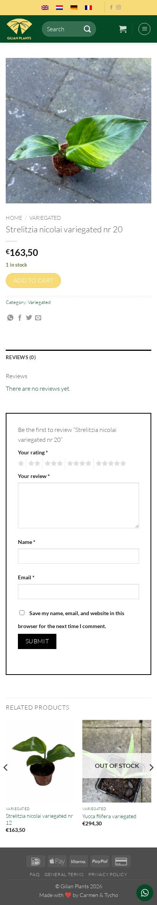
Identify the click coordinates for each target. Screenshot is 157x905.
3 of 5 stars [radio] (52, 463)
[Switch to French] (88, 7)
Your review (34, 476)
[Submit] (87, 28)
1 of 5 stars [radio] (20, 463)
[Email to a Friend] (38, 318)
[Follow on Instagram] (118, 7)
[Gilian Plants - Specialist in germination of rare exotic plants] (21, 29)
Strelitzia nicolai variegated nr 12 (39, 819)
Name (26, 542)
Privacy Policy (107, 874)
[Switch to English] (45, 7)
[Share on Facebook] (20, 318)
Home (14, 217)
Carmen (89, 895)
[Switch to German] (74, 7)
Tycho (111, 895)
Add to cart (33, 280)
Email (26, 577)
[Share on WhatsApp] (10, 318)
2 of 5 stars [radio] (33, 463)
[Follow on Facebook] (111, 7)
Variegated (45, 217)
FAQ (35, 874)
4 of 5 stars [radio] (78, 463)
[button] (123, 29)
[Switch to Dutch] (59, 7)
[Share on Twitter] (29, 318)
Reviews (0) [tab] (21, 357)
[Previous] (6, 783)
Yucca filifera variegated (109, 816)
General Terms (64, 874)
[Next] (150, 783)
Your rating (33, 452)
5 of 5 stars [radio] (109, 463)
